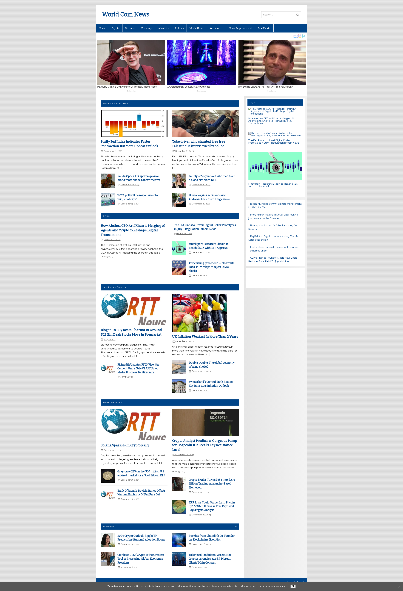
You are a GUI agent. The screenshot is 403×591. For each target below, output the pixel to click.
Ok (293, 586)
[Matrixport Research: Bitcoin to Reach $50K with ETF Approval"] (275, 178)
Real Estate (264, 28)
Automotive (216, 28)
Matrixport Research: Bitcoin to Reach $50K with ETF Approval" (273, 185)
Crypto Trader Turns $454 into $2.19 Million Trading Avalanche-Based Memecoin (212, 483)
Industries (163, 28)
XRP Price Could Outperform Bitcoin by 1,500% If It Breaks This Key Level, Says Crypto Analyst (212, 506)
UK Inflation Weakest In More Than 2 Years (205, 336)
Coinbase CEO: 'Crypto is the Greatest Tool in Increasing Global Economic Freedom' (140, 558)
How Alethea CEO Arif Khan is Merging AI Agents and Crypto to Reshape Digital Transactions (133, 230)
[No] (399, 586)
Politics (179, 28)
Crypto (115, 28)
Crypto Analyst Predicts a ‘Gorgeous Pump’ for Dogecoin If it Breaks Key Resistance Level (205, 445)
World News (196, 28)
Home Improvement (240, 28)
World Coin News (125, 14)
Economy (146, 28)
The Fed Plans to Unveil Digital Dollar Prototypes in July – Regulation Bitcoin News (273, 141)
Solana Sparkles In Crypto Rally (125, 445)
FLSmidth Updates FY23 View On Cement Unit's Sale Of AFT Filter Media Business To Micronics (138, 368)
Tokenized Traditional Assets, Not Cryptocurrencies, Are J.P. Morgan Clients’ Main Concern (210, 558)
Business (130, 28)
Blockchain (108, 526)
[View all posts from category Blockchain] (235, 527)
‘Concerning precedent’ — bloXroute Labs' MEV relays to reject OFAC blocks (211, 267)
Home (102, 28)
